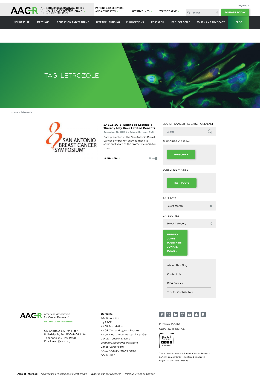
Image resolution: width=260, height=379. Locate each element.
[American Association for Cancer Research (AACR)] (42, 11)
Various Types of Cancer (140, 373)
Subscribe (181, 154)
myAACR (243, 5)
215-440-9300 (67, 337)
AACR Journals (110, 318)
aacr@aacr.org (61, 341)
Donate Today (235, 12)
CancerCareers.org (112, 346)
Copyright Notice (172, 328)
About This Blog (177, 265)
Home (14, 112)
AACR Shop (108, 354)
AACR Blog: (124, 334)
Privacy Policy (170, 323)
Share (152, 158)
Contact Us (174, 274)
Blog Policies (175, 283)
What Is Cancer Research (106, 373)
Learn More (110, 158)
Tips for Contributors (180, 292)
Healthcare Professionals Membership (64, 373)
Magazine (115, 338)
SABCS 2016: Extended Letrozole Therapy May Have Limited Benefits (129, 126)
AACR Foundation (112, 326)
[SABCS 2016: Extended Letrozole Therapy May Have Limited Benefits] (71, 141)
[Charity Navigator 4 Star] (166, 340)
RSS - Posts (181, 182)
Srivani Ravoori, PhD (142, 132)
